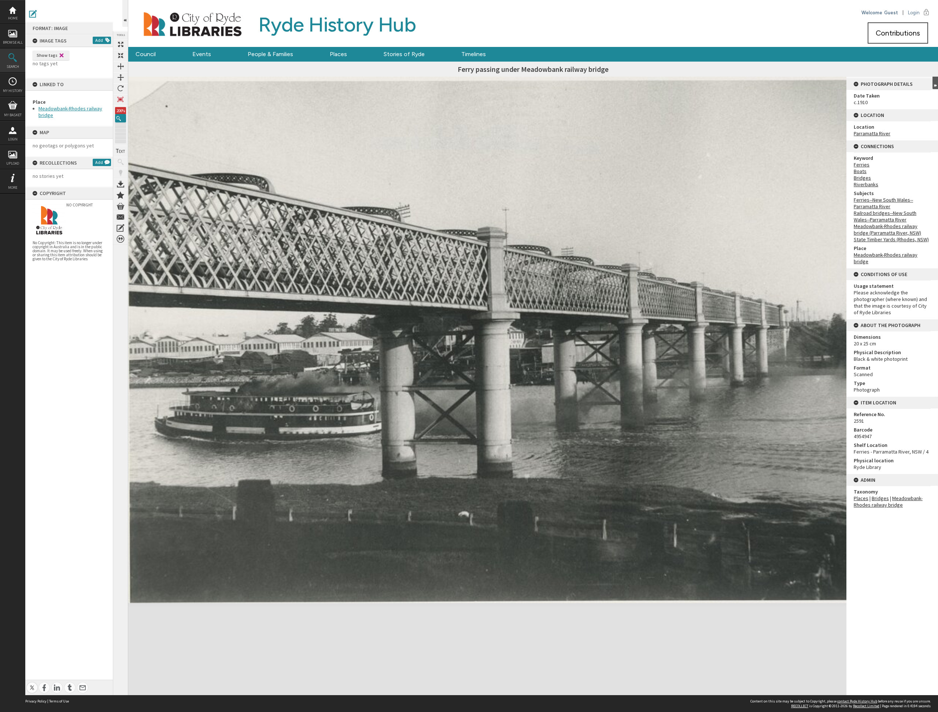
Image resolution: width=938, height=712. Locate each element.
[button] (120, 118)
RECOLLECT (799, 706)
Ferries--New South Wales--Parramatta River (883, 203)
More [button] (12, 187)
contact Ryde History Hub (857, 701)
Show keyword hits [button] (120, 162)
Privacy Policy (36, 701)
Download (120, 184)
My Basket (13, 115)
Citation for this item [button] (120, 239)
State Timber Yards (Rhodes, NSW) (891, 239)
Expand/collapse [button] (935, 83)
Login (13, 139)
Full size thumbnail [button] (120, 44)
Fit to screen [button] (120, 55)
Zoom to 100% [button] (120, 99)
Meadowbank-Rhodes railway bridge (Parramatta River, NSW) (887, 229)
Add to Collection (120, 195)
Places (338, 54)
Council (146, 54)
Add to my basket (120, 206)
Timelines (473, 54)
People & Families (270, 54)
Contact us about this (120, 217)
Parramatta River (872, 133)
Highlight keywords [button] (120, 173)
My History (12, 90)
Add (99, 40)
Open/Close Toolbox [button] (125, 13)
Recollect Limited (866, 706)
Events (201, 54)
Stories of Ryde (404, 54)
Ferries (861, 164)
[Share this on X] (32, 683)
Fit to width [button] (120, 66)
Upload (12, 163)
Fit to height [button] (120, 77)
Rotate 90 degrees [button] (120, 88)
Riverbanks (866, 184)
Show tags (47, 55)
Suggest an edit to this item (33, 14)
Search (13, 66)
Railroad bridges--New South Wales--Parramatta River (885, 216)
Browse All (13, 42)
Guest (891, 12)
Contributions (898, 33)
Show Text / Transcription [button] (120, 151)
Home (13, 18)
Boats (860, 171)
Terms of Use (59, 701)
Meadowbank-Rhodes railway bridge (888, 501)
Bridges (862, 178)
